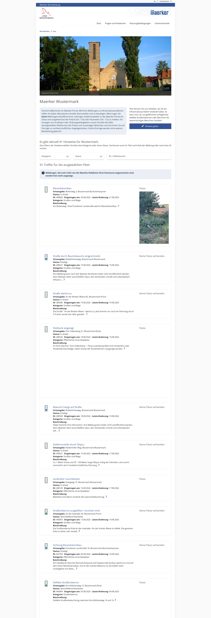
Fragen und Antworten (115, 23)
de (155, 1)
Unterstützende (162, 23)
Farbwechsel (164, 1)
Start (99, 23)
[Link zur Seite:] (46, 13)
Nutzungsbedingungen (140, 23)
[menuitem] (155, 1)
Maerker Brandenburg (50, 4)
